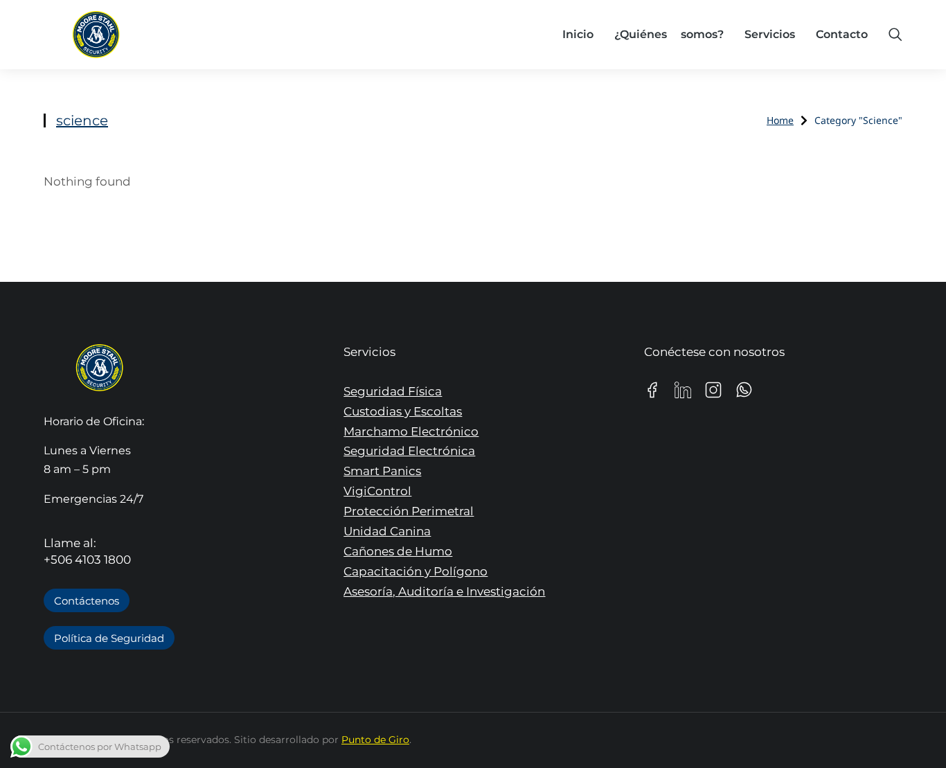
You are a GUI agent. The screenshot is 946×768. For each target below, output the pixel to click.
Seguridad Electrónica (409, 451)
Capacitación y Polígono (415, 571)
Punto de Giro (375, 739)
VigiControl (377, 491)
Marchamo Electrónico (411, 431)
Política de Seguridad (109, 638)
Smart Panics (382, 471)
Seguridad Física (392, 391)
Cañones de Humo (397, 551)
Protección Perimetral (408, 511)
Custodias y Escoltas (402, 411)
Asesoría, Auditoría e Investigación (444, 591)
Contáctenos (86, 600)
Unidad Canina (387, 531)
